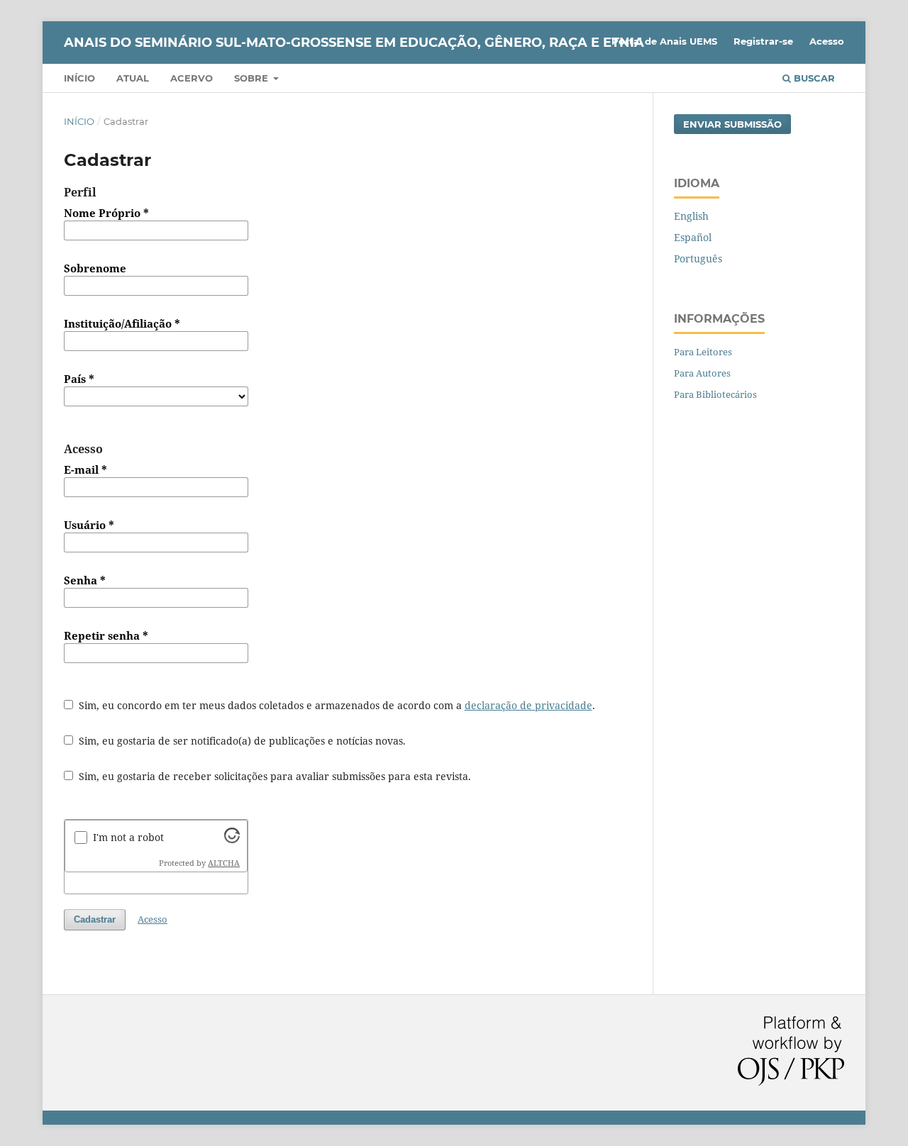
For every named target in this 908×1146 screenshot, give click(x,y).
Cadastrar (95, 919)
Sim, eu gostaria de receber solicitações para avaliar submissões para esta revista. (273, 776)
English (691, 216)
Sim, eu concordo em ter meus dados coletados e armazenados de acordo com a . (335, 705)
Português (698, 258)
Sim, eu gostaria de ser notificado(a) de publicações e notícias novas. (241, 740)
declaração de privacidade (528, 705)
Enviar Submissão (732, 124)
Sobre (252, 78)
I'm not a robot (128, 837)
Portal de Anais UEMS (664, 41)
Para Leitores (703, 351)
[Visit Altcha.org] (232, 839)
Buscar (813, 78)
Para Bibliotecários (715, 394)
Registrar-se (763, 41)
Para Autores (702, 373)
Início (79, 78)
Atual (132, 78)
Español (693, 237)
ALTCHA (224, 863)
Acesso (826, 41)
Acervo (191, 78)
